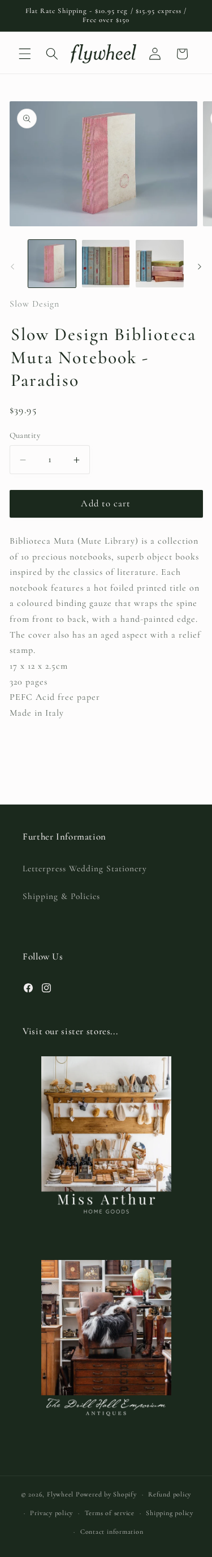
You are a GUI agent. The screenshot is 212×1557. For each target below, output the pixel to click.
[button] (24, 53)
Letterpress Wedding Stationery (85, 868)
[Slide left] (12, 266)
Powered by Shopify (106, 1494)
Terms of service (110, 1513)
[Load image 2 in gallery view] (105, 263)
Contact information (112, 1532)
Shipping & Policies (61, 896)
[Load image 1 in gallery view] (52, 263)
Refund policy (169, 1494)
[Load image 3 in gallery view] (159, 263)
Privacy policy (51, 1513)
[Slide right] (199, 266)
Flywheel (60, 1494)
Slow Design (34, 303)
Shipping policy (169, 1513)
